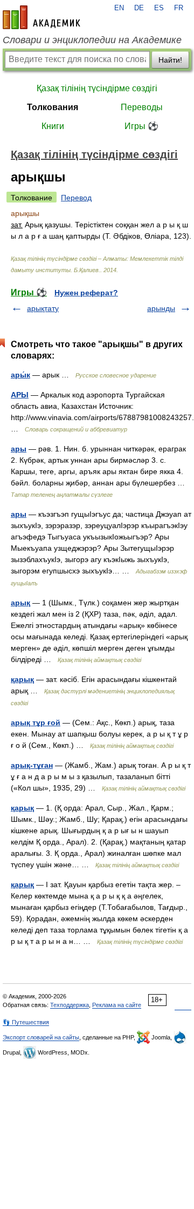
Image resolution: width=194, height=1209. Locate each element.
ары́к (20, 374)
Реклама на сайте (116, 1005)
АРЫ (20, 394)
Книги (52, 126)
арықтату (43, 308)
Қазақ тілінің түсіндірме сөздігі (97, 88)
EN (119, 8)
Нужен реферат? (86, 292)
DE (139, 8)
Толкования (52, 107)
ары (18, 448)
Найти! (170, 60)
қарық (22, 679)
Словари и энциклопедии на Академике (92, 40)
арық (20, 602)
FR (178, 8)
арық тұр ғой (35, 722)
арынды (161, 308)
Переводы (142, 107)
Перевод (76, 197)
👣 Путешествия (26, 1022)
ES (159, 8)
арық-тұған (32, 765)
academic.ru (41, 17)
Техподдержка (69, 1005)
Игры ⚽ (141, 126)
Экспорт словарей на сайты (41, 1037)
